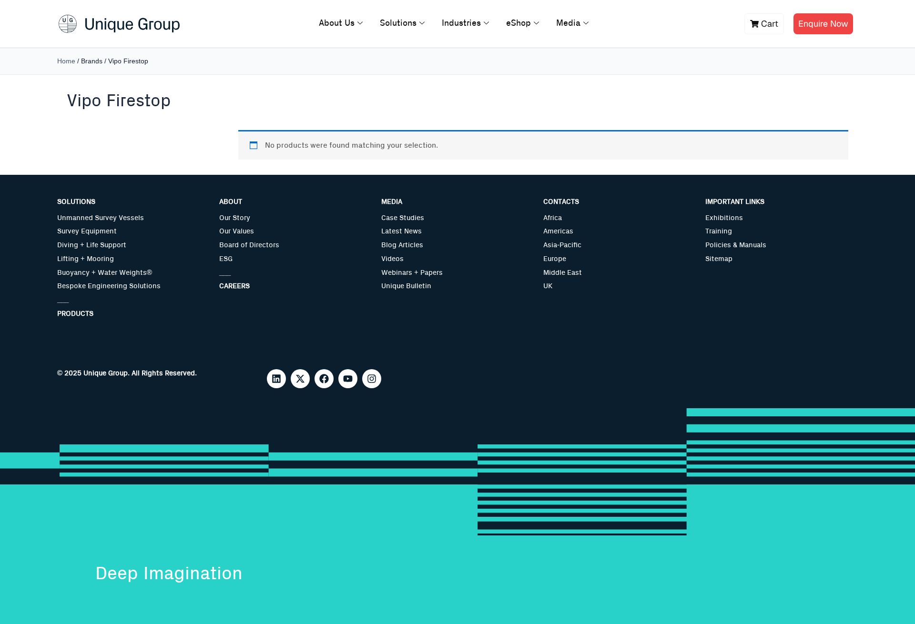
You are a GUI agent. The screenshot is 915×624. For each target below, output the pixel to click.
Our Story (234, 218)
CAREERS (234, 286)
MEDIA (391, 202)
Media (568, 23)
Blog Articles (402, 245)
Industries (461, 23)
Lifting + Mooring (85, 259)
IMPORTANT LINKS (734, 202)
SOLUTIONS (76, 202)
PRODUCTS (75, 314)
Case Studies (402, 218)
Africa (552, 218)
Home (66, 61)
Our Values (236, 231)
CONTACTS (561, 202)
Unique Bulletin (406, 286)
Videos (392, 259)
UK (547, 286)
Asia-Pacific (562, 245)
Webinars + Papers (412, 273)
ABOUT (230, 202)
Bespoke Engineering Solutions (109, 286)
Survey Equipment (87, 231)
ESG (226, 259)
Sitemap (718, 259)
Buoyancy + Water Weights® (104, 273)
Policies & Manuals (735, 245)
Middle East (562, 273)
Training (718, 231)
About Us (337, 23)
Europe (554, 259)
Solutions (398, 23)
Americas (558, 231)
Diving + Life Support (91, 245)
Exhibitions (724, 218)
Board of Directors (249, 245)
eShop (518, 23)
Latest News (401, 231)
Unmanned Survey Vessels (100, 218)
